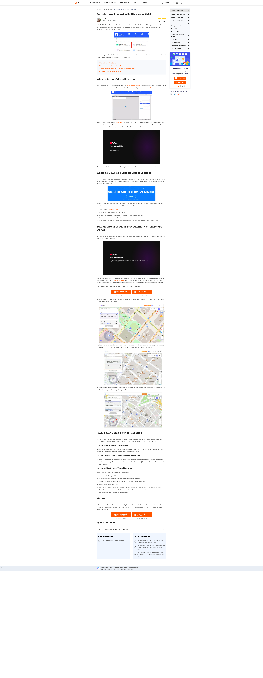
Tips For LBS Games (176, 31)
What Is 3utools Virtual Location (109, 63)
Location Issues (175, 42)
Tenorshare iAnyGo (119, 280)
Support (166, 2)
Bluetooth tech (178, 73)
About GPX (174, 29)
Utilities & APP (124, 2)
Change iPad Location (177, 17)
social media (147, 88)
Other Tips (174, 39)
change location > (108, 9)
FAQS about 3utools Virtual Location (110, 71)
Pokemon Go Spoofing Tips (178, 20)
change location (120, 21)
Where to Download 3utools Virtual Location (112, 66)
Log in (185, 2)
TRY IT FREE (181, 78)
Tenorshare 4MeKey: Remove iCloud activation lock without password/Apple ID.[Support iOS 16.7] (151, 554)
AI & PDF (135, 2)
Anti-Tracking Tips (176, 48)
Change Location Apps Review (177, 35)
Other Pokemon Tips (176, 23)
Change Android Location (178, 26)
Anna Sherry (105, 19)
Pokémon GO (119, 122)
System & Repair (95, 2)
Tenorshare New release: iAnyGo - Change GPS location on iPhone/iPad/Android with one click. (151, 547)
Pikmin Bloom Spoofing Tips (178, 45)
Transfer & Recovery (110, 2)
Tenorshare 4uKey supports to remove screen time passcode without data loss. (150, 541)
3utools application (113, 209)
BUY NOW (181, 82)
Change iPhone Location (178, 14)
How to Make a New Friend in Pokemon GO (113, 540)
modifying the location (133, 86)
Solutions (144, 2)
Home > (100, 9)
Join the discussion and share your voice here (114, 529)
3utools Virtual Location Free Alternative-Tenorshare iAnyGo (117, 68)
